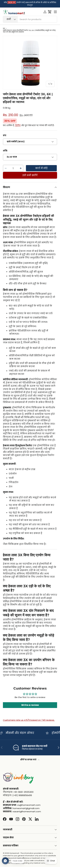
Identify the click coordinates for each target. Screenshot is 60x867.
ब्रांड (4, 135)
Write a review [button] (30, 705)
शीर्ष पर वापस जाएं (28, 759)
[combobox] (30, 19)
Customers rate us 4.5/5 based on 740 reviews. (29, 720)
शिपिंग (18, 125)
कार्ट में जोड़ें (41, 168)
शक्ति (5, 150)
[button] (49, 12)
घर (4, 28)
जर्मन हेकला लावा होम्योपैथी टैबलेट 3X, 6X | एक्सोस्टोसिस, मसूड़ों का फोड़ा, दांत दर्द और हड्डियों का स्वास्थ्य (29, 31)
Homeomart (14, 853)
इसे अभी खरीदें (30, 175)
